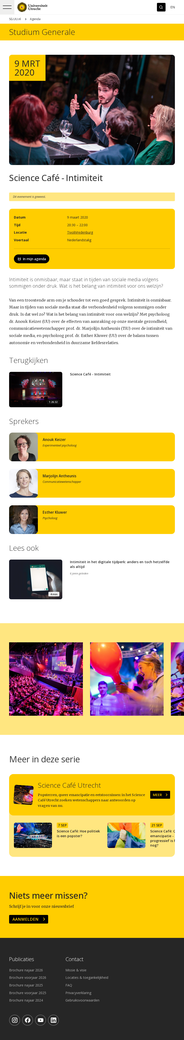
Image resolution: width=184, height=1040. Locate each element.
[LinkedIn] (53, 1020)
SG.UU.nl (15, 19)
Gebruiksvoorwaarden (82, 1000)
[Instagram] (14, 1020)
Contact (74, 959)
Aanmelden (25, 919)
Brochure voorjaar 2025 (27, 992)
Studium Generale (42, 32)
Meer (157, 794)
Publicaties (21, 959)
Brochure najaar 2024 (26, 1000)
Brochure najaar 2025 (26, 985)
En (172, 7)
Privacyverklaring (78, 992)
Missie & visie (75, 970)
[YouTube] (40, 1020)
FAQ (68, 985)
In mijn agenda (34, 259)
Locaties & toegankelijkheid (86, 977)
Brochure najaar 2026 (26, 970)
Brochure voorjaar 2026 (27, 977)
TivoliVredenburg (80, 232)
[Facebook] (27, 1020)
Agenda (35, 19)
